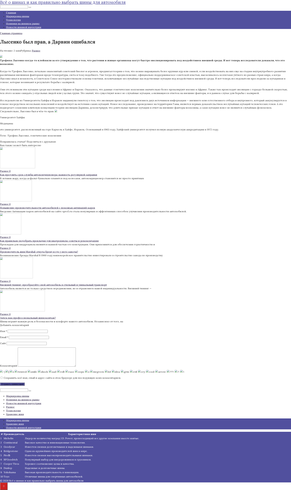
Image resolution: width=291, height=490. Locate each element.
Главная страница (11, 33)
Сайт (3, 343)
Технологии (13, 19)
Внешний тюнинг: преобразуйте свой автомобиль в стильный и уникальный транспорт (53, 284)
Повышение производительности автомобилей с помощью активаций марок (47, 207)
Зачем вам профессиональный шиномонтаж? (28, 317)
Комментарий (8, 365)
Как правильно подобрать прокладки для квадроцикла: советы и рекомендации (49, 240)
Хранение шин (15, 414)
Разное (36, 50)
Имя (3, 331)
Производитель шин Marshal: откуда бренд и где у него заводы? (39, 251)
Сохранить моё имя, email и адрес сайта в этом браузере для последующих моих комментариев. (62, 377)
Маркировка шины (17, 16)
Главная (11, 12)
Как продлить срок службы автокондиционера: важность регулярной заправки (48, 174)
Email (4, 337)
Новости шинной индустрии (23, 27)
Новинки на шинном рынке (23, 23)
